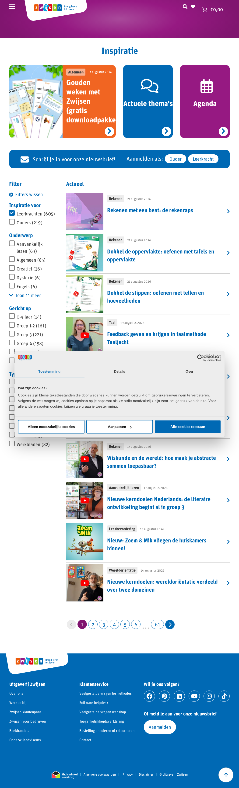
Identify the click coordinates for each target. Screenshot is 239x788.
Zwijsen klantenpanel (25, 711)
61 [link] (157, 624)
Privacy (128, 774)
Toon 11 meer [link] (28, 295)
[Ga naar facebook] (149, 696)
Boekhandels (19, 730)
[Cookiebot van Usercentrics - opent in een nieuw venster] (200, 357)
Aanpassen (117, 427)
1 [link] (82, 624)
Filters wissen (29, 194)
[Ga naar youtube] (194, 696)
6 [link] (135, 624)
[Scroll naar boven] (225, 774)
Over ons (16, 693)
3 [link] (103, 624)
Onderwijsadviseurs (25, 739)
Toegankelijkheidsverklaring (101, 721)
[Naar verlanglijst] (193, 5)
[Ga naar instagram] (209, 696)
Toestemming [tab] (49, 371)
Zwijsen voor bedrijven (27, 721)
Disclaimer (146, 774)
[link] (170, 624)
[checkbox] (34, 213)
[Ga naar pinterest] (164, 696)
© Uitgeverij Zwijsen (173, 774)
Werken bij (18, 702)
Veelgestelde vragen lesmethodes (105, 693)
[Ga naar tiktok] (224, 696)
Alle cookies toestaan (187, 427)
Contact (85, 739)
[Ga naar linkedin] (179, 696)
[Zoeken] (185, 5)
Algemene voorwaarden (100, 774)
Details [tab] (119, 371)
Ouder (175, 159)
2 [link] (93, 624)
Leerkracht (203, 159)
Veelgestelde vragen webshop (102, 711)
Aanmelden (160, 727)
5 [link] (125, 624)
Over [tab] (189, 371)
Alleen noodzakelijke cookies (51, 427)
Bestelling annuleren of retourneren (106, 730)
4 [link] (114, 624)
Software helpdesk (93, 702)
